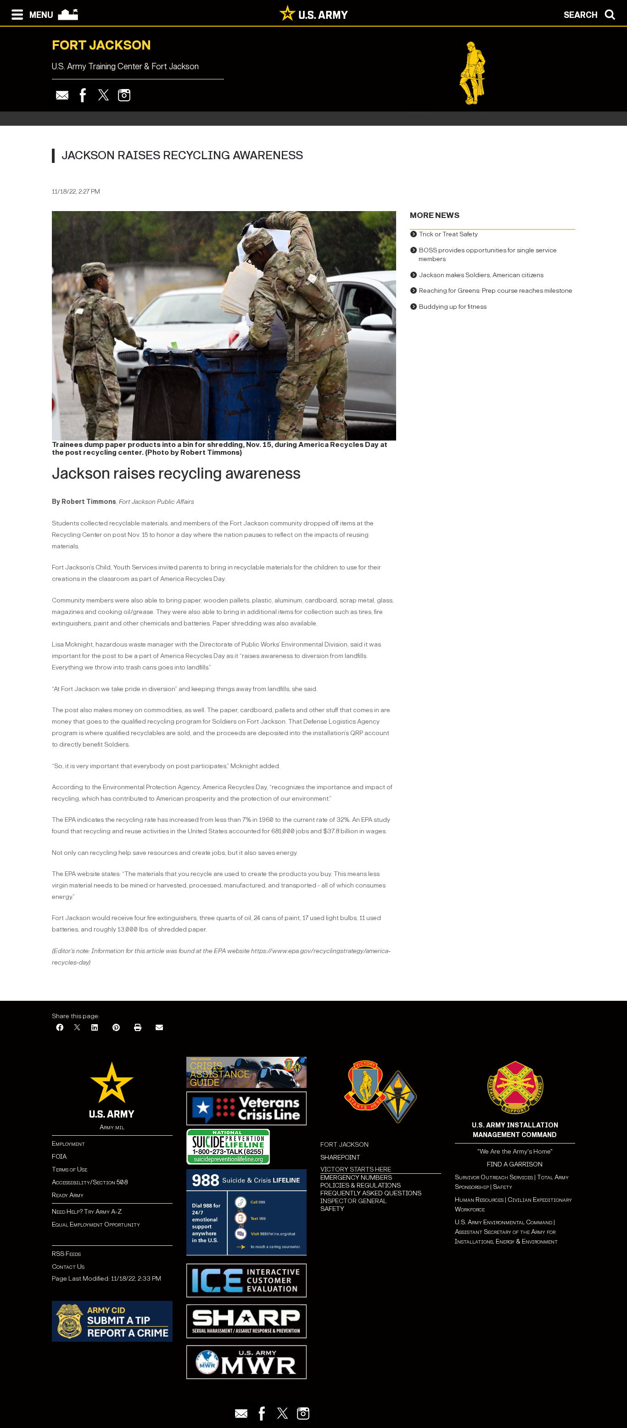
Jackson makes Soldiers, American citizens (481, 275)
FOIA (59, 1156)
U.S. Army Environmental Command (503, 1222)
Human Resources (479, 1200)
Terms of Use (69, 1169)
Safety (502, 1187)
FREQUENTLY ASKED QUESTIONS (370, 1193)
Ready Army (68, 1195)
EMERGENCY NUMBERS (356, 1178)
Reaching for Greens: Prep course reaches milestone (495, 291)
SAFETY (332, 1209)
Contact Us (68, 1267)
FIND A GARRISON (515, 1164)
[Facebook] (83, 95)
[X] (77, 1028)
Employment (68, 1144)
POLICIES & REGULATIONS (360, 1185)
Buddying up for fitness (453, 307)
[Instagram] (124, 95)
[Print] (138, 1028)
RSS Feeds (66, 1254)
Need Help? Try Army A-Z (87, 1212)
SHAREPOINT (340, 1157)
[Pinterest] (116, 1028)
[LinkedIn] (94, 1028)
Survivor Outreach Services (494, 1177)
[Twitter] (103, 95)
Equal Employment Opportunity (96, 1224)
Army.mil (112, 1127)
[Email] (62, 95)
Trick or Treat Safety (448, 234)
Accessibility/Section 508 (90, 1182)
